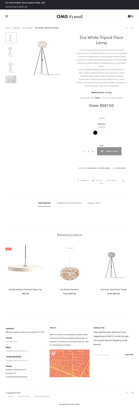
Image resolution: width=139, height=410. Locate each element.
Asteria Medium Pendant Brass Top (25, 289)
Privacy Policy (23, 396)
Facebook (84, 180)
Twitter (99, 180)
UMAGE (107, 168)
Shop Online (120, 168)
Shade (102, 118)
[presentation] (7, 265)
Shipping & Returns (42, 396)
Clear (101, 145)
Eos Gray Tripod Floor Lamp (113, 289)
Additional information (69, 203)
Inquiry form (94, 203)
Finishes (101, 127)
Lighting (16, 28)
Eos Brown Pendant (69, 289)
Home (7, 28)
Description (44, 203)
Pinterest (114, 180)
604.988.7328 (11, 341)
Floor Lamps (27, 28)
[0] (132, 16)
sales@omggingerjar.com (17, 351)
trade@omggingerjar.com (17, 360)
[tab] (44, 203)
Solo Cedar (75, 404)
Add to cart (112, 151)
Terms (10, 396)
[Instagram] (132, 393)
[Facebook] (126, 393)
